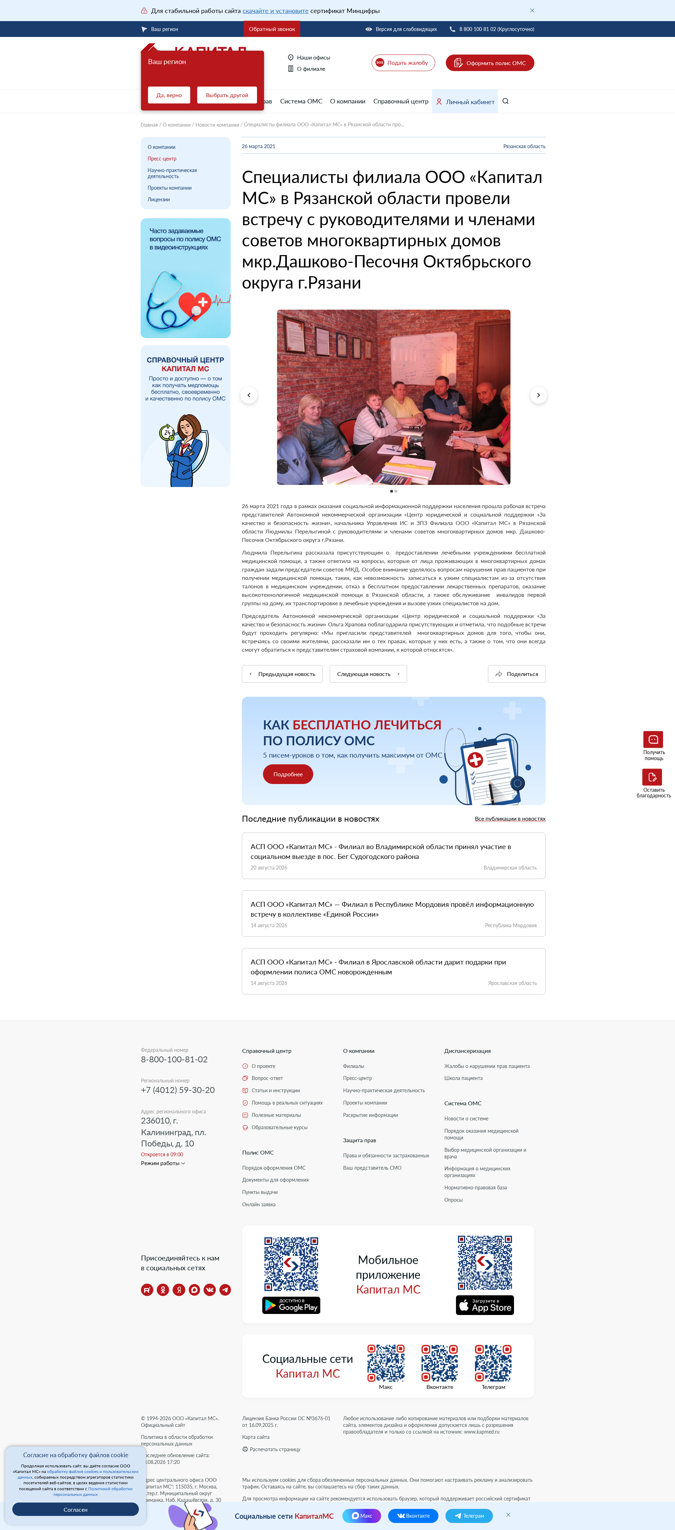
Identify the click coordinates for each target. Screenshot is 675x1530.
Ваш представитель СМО (372, 1168)
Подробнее (288, 774)
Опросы (453, 1200)
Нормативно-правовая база (475, 1187)
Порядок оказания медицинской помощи (481, 1134)
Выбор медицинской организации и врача (485, 1153)
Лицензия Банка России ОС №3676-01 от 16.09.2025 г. (286, 1421)
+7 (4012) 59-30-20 (178, 1090)
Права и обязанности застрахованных (386, 1155)
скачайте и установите (276, 10)
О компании (347, 101)
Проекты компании (170, 188)
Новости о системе (466, 1118)
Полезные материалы (276, 1115)
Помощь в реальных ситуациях (287, 1103)
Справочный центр (401, 101)
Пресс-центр (162, 159)
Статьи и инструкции (276, 1090)
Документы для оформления (275, 1180)
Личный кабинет (470, 102)
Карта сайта (256, 1437)
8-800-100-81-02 (174, 1059)
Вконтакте (439, 1387)
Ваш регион (164, 29)
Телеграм (493, 1387)
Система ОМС (301, 101)
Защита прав (359, 1140)
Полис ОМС (258, 1152)
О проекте (263, 1066)
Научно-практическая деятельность (172, 173)
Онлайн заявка (259, 1204)
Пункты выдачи (260, 1192)
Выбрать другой (227, 94)
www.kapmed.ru (482, 1432)
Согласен (76, 1509)
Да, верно (169, 94)
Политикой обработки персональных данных (93, 1491)
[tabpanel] (394, 397)
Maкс (386, 1387)
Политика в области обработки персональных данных (177, 1440)
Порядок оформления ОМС (274, 1168)
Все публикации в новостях (510, 818)
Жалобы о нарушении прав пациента (487, 1066)
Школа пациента (463, 1078)
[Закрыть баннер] (532, 10)
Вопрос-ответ (267, 1078)
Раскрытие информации (370, 1115)
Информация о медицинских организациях (477, 1171)
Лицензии (159, 199)
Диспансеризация (467, 1050)
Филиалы (353, 1066)
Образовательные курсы (280, 1127)
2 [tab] (242, 489)
